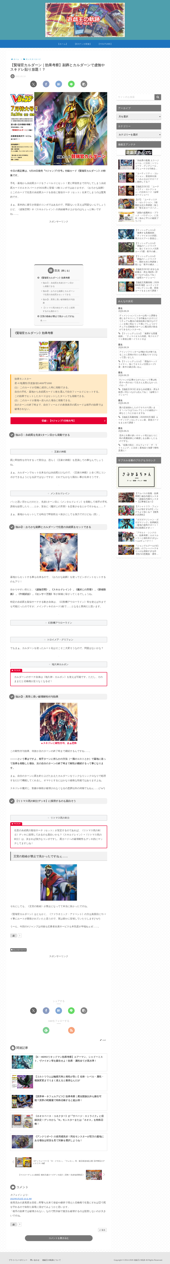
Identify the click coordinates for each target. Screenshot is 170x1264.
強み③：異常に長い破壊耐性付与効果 (59, 301)
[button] (84, 84)
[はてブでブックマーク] (58, 84)
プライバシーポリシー (18, 1260)
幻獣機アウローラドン (60, 622)
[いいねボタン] (13, 936)
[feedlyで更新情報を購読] (46, 1030)
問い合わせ (34, 1260)
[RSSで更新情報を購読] (71, 1030)
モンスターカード (19, 950)
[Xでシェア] (33, 84)
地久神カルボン (60, 664)
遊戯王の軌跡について (51, 1260)
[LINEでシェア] (71, 84)
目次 (57, 270)
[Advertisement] (58, 242)
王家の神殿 (60, 451)
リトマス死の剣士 (60, 817)
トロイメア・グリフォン (60, 639)
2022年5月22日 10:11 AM (21, 1199)
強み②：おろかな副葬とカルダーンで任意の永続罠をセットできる (59, 293)
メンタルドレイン (60, 493)
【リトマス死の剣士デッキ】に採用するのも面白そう (59, 309)
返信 (103, 1230)
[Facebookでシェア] (46, 84)
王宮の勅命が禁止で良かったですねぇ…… (57, 318)
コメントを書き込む (59, 1238)
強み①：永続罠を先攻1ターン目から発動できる (58, 284)
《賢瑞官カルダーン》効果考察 (55, 277)
